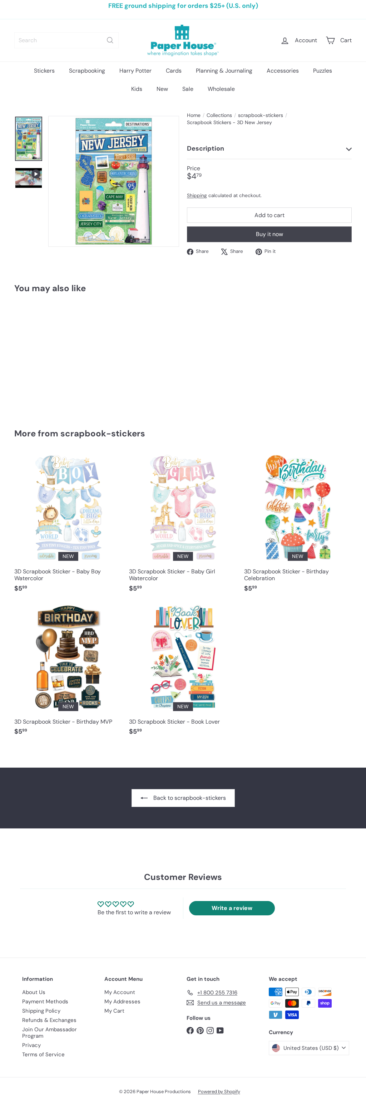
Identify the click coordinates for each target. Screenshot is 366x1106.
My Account (119, 992)
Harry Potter (135, 70)
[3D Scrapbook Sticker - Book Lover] (183, 673)
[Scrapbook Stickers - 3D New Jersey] (39, 355)
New (162, 89)
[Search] (110, 40)
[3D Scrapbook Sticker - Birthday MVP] (68, 673)
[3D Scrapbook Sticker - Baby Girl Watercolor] (183, 526)
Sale (187, 89)
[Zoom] (114, 181)
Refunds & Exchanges (49, 1020)
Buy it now (269, 234)
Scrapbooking (87, 70)
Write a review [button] (232, 908)
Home (194, 115)
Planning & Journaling (224, 70)
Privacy (31, 1045)
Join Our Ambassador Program (49, 1032)
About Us (33, 992)
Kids (136, 89)
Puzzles (322, 70)
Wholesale (221, 89)
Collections (219, 115)
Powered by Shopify (219, 1091)
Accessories (283, 70)
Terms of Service (43, 1054)
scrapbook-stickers (260, 115)
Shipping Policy (41, 1010)
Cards (174, 70)
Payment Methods (45, 1001)
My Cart (114, 1010)
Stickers (44, 70)
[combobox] (66, 40)
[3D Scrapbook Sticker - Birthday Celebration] (298, 526)
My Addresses (122, 1001)
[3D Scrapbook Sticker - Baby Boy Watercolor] (68, 526)
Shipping (197, 195)
